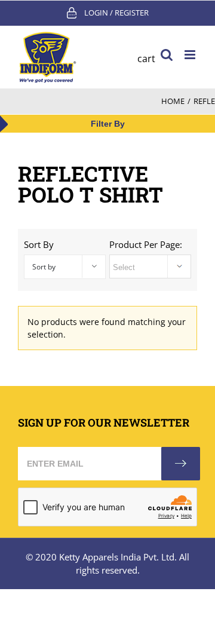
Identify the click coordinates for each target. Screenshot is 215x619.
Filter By (108, 123)
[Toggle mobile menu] (191, 54)
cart (146, 58)
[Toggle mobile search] (167, 54)
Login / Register (116, 12)
